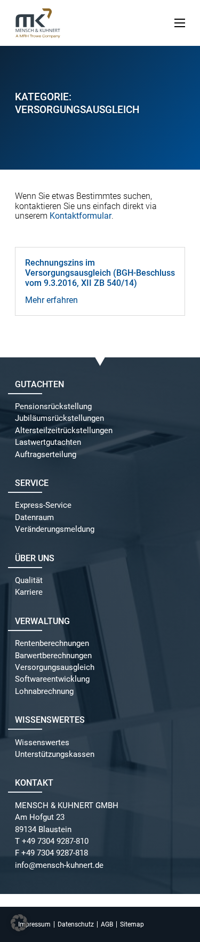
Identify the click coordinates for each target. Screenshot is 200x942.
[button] (19, 923)
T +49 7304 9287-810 (52, 841)
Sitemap (132, 924)
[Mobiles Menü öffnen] (179, 23)
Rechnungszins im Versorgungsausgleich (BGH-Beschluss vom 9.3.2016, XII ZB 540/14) (100, 273)
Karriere (29, 592)
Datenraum (34, 517)
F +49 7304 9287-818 (51, 853)
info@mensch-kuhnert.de (59, 865)
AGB (107, 924)
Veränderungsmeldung (54, 529)
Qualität (29, 580)
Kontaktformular (80, 216)
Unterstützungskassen (54, 754)
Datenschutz (76, 924)
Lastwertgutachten (48, 442)
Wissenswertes (42, 742)
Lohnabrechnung (44, 691)
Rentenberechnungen (52, 643)
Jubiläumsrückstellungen (59, 418)
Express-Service (43, 505)
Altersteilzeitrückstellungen (64, 430)
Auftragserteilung (45, 454)
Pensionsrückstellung (53, 406)
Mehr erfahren (51, 300)
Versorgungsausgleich (54, 667)
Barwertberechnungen (53, 655)
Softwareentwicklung (52, 679)
